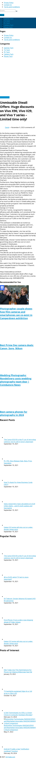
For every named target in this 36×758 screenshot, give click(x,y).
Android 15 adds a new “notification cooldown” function (16, 750)
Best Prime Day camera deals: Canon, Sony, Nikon (17, 347)
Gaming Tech (8, 19)
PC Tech (7, 23)
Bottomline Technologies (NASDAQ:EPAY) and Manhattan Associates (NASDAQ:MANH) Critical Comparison (20, 727)
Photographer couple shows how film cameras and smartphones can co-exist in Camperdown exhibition (16, 313)
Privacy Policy (8, 3)
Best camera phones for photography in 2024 (13, 413)
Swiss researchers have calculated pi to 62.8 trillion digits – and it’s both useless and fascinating (19, 506)
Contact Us (8, 5)
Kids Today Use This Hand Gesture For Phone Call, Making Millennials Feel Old (18, 671)
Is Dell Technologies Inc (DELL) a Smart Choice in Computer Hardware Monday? (18, 714)
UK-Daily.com (10, 757)
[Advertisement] (18, 77)
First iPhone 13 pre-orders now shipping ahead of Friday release (18, 621)
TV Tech (7, 21)
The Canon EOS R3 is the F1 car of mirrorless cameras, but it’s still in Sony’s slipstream (20, 441)
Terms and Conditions (12, 7)
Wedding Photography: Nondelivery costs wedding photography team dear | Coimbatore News (15, 380)
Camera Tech (8, 25)
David (7, 127)
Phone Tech (8, 27)
